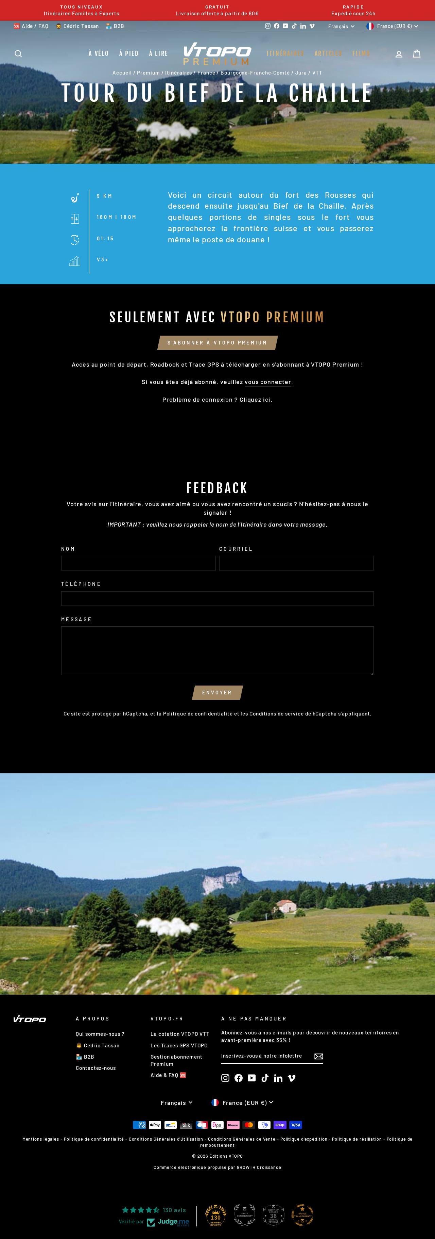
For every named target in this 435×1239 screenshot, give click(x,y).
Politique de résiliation (357, 1139)
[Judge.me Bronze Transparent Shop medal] (302, 1215)
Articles (329, 53)
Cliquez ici (255, 399)
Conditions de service (276, 713)
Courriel (236, 549)
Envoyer (217, 692)
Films (361, 53)
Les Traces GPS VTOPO (179, 1045)
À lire (158, 53)
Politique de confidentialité (198, 713)
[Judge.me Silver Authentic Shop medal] (245, 1215)
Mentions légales (40, 1139)
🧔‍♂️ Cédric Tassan (77, 26)
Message (76, 619)
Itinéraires (285, 53)
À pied (129, 53)
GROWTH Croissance (259, 1167)
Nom (68, 549)
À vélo (99, 53)
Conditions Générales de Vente (242, 1139)
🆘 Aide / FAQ (31, 26)
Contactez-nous (96, 1068)
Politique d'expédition (304, 1139)
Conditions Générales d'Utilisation (166, 1139)
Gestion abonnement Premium (176, 1060)
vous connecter (268, 381)
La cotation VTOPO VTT (180, 1034)
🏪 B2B (115, 26)
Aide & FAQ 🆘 (169, 1075)
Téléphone (81, 584)
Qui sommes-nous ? (100, 1034)
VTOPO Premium (335, 364)
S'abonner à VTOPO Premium (218, 342)
